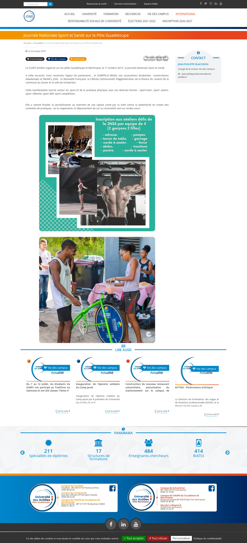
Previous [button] (21, 451)
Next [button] (226, 451)
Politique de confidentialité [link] (208, 538)
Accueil (69, 14)
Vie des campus (158, 14)
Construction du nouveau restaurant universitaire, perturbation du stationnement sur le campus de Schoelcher (147, 388)
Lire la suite (62, 411)
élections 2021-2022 (142, 21)
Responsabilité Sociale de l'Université (94, 21)
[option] (49, 448)
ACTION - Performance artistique (194, 387)
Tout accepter (135, 538)
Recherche (133, 14)
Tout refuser (159, 538)
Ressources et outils (97, 3)
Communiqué (36, 58)
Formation (111, 14)
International (186, 14)
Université (89, 14)
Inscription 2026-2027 (177, 21)
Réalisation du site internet (11, 531)
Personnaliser (181, 538)
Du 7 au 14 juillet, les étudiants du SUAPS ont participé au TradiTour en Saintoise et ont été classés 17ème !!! (48, 387)
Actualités (39, 42)
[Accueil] (29, 18)
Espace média (151, 3)
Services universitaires (125, 3)
